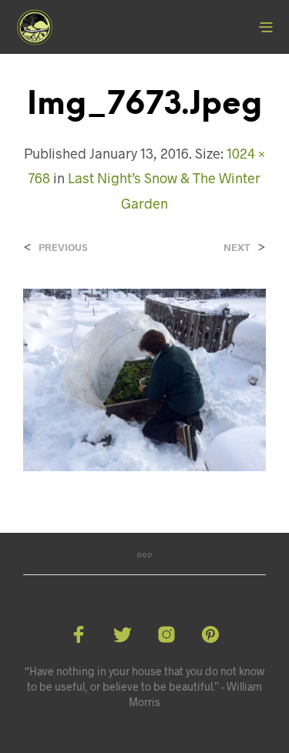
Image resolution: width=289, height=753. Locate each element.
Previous (63, 248)
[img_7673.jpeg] (144, 378)
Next (236, 248)
